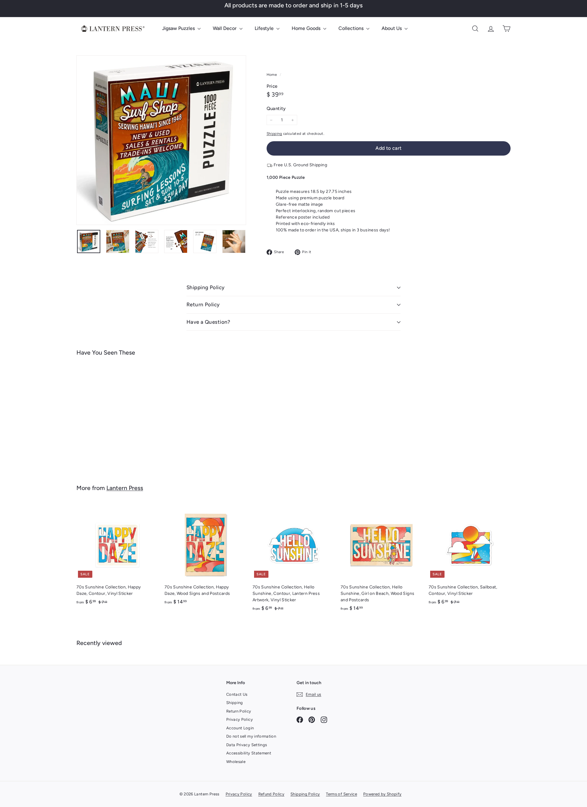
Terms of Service (341, 794)
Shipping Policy (205, 287)
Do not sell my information (251, 736)
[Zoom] (161, 140)
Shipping (274, 133)
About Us (392, 28)
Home (272, 74)
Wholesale (236, 761)
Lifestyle (265, 28)
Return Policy (203, 304)
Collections (351, 28)
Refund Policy (271, 794)
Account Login (240, 728)
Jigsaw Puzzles (179, 28)
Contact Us (237, 694)
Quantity (276, 108)
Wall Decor (225, 28)
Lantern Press (124, 488)
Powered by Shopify (382, 794)
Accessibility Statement (248, 753)
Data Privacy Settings (246, 745)
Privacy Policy (239, 719)
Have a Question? (208, 322)
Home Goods (307, 28)
